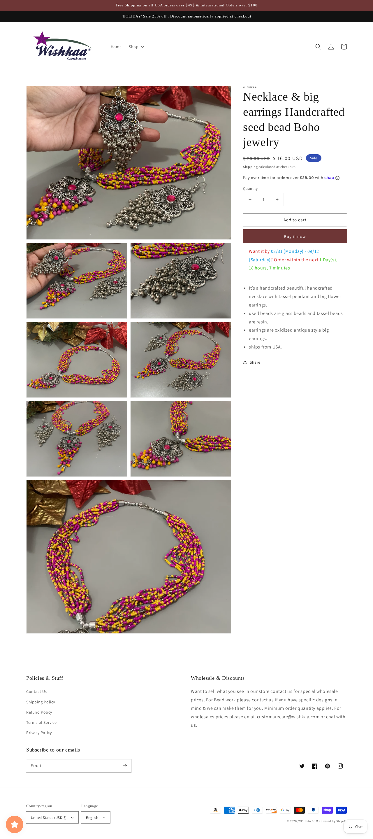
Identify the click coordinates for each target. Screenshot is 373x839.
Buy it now (295, 236)
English (92, 817)
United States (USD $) (48, 817)
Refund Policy (39, 712)
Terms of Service (41, 722)
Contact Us (36, 691)
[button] (318, 46)
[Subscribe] (124, 765)
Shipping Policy (40, 702)
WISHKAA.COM (308, 821)
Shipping (250, 166)
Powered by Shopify (333, 821)
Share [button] (255, 362)
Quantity (250, 188)
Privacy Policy (39, 732)
